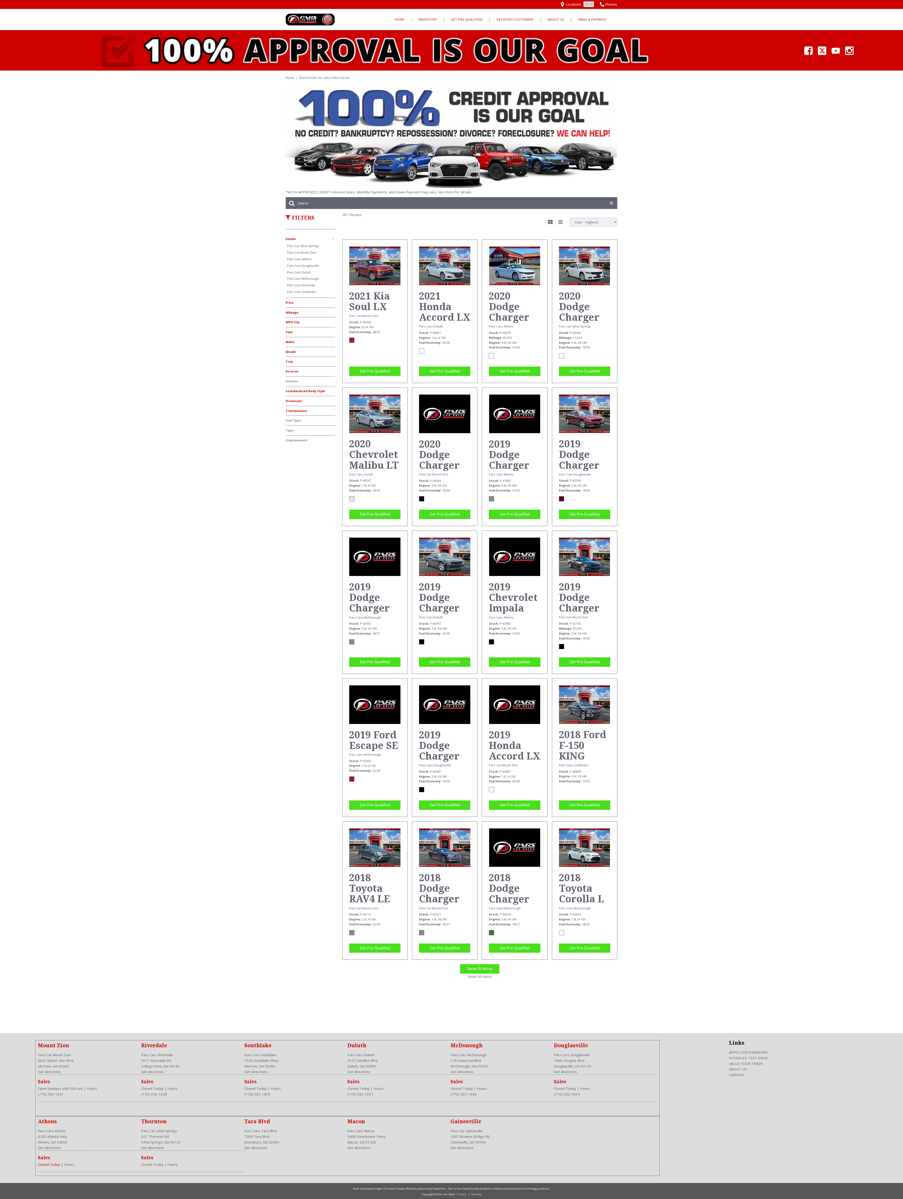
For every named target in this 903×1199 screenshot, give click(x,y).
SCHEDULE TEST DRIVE (748, 1057)
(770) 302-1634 (567, 1094)
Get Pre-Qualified (467, 19)
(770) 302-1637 (360, 1094)
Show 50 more (479, 976)
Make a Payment (592, 19)
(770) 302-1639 (257, 1094)
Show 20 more (479, 968)
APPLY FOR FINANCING (748, 1052)
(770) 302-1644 (463, 1094)
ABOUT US (738, 1069)
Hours (92, 1088)
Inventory (427, 19)
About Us (555, 19)
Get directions (49, 1071)
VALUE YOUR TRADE (746, 1063)
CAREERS (736, 1074)
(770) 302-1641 (51, 1094)
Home (399, 19)
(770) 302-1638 (154, 1094)
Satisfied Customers (515, 19)
